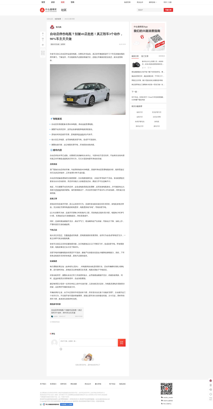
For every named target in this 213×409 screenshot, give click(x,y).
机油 (55, 278)
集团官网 (127, 2)
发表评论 (121, 343)
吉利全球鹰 (157, 117)
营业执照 (104, 395)
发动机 (80, 134)
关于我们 (43, 384)
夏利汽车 (157, 126)
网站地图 (74, 384)
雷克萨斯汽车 (156, 112)
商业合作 (140, 2)
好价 (53, 2)
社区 (63, 2)
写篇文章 (168, 10)
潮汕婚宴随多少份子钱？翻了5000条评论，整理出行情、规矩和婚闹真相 (157, 72)
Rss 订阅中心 (167, 404)
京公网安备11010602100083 (48, 392)
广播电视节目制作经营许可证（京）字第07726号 (54, 397)
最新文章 (135, 56)
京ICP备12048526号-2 (98, 392)
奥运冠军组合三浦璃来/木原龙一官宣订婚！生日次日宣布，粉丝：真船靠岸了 (158, 84)
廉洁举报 (98, 384)
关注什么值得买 (168, 400)
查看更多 (162, 56)
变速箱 (58, 190)
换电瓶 (156, 121)
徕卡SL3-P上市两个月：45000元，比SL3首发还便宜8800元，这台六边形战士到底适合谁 (153, 63)
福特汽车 (140, 112)
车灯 (60, 235)
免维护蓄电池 (139, 121)
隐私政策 (122, 384)
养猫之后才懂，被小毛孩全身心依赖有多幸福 (147, 80)
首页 (43, 2)
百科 (72, 2)
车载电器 (67, 235)
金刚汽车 (140, 117)
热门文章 (144, 56)
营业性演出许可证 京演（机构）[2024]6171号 (53, 395)
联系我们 (53, 384)
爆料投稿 (152, 2)
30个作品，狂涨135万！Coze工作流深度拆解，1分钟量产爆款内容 (148, 98)
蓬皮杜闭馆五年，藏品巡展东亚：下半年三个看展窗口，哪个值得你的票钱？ (158, 76)
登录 (165, 2)
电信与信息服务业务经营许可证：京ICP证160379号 (74, 392)
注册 (170, 2)
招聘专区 (63, 384)
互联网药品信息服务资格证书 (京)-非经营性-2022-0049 (84, 395)
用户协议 (112, 384)
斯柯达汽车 (140, 126)
